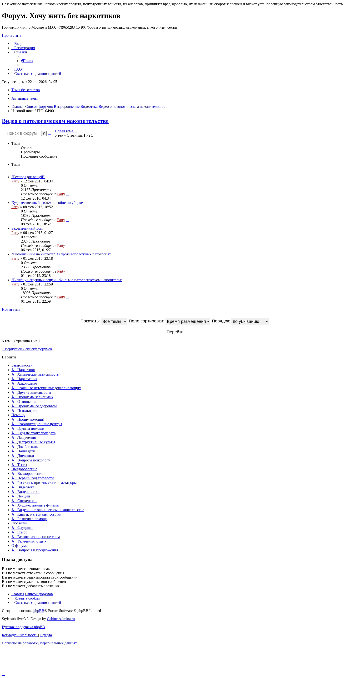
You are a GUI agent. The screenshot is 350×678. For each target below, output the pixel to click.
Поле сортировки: (147, 321)
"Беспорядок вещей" (28, 177)
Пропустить (11, 35)
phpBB (38, 611)
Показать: (90, 321)
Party (15, 181)
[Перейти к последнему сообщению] (67, 194)
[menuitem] (16, 43)
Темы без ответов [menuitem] (25, 90)
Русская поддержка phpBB (23, 627)
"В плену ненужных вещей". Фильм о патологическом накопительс (66, 280)
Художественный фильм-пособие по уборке (47, 203)
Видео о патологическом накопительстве (55, 121)
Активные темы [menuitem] (24, 98)
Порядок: (221, 321)
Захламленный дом (27, 228)
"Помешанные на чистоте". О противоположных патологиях (61, 254)
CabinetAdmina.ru (61, 619)
